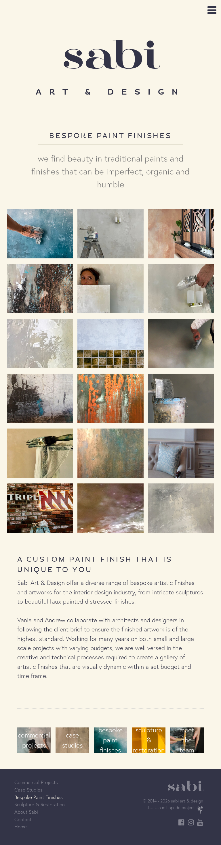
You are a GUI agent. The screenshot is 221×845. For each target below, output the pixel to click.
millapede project (178, 807)
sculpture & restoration (149, 740)
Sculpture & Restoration (39, 804)
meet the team (187, 740)
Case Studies (28, 789)
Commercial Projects (36, 782)
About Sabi (26, 811)
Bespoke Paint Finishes (38, 797)
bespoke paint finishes (110, 740)
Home (20, 826)
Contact (22, 819)
